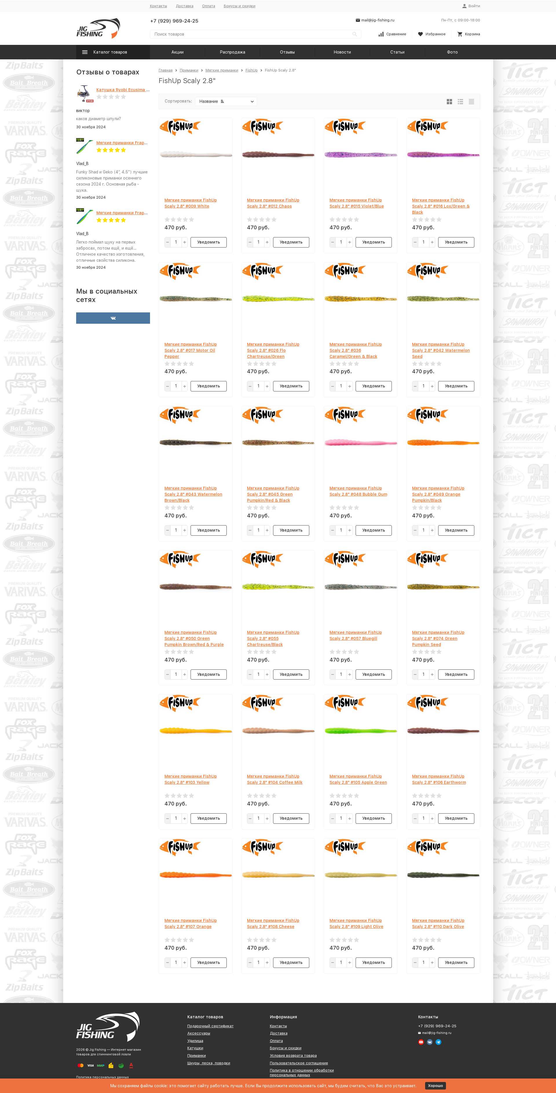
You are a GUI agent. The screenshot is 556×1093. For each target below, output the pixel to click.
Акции (177, 52)
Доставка (184, 6)
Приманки (189, 70)
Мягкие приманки (222, 70)
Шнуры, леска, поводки (208, 1063)
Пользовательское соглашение (299, 1063)
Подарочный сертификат (210, 1026)
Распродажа (232, 52)
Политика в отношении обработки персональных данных (302, 1072)
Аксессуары (198, 1033)
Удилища (195, 1041)
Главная (166, 70)
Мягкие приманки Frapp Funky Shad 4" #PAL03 (145, 142)
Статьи (397, 52)
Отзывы (287, 52)
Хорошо (435, 1085)
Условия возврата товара (293, 1055)
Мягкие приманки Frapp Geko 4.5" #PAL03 (140, 212)
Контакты (158, 6)
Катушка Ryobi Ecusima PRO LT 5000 (134, 89)
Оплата (208, 6)
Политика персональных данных (102, 1077)
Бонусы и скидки (239, 6)
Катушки (195, 1048)
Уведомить (208, 242)
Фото (452, 52)
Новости (342, 52)
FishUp (252, 70)
